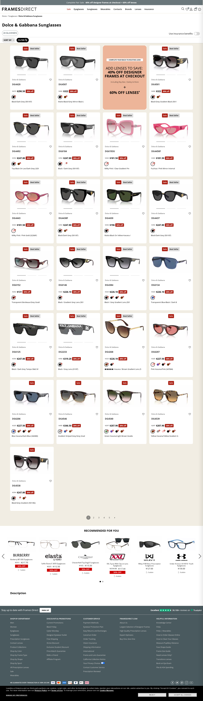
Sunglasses (92, 9)
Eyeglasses (79, 9)
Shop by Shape (16, 659)
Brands (128, 9)
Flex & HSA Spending (164, 667)
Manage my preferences (16, 695)
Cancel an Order (89, 635)
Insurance (149, 9)
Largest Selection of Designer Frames (135, 627)
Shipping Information (92, 647)
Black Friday (51, 627)
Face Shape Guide (163, 647)
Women (13, 627)
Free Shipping (52, 639)
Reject (152, 695)
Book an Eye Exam (163, 663)
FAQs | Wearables (163, 631)
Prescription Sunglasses (20, 639)
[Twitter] (177, 682)
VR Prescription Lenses (19, 667)
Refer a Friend (52, 655)
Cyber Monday (53, 631)
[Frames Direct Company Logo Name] (19, 9)
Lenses (138, 9)
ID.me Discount (53, 643)
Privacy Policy (41, 690)
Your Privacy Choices (91, 663)
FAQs (158, 627)
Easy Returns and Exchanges (95, 631)
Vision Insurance (90, 643)
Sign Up (45, 610)
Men (12, 623)
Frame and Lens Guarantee (94, 655)
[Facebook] (172, 682)
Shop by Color (16, 651)
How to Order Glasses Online (168, 635)
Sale (69, 9)
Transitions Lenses (164, 659)
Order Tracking (89, 639)
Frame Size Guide (163, 651)
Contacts (118, 9)
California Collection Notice (94, 659)
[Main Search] (182, 8)
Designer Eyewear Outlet (57, 635)
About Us (123, 623)
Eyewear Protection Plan (93, 627)
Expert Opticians (126, 635)
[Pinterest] (182, 682)
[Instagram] (186, 682)
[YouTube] (191, 682)
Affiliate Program (53, 659)
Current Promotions (55, 623)
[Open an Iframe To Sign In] (191, 9)
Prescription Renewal (92, 671)
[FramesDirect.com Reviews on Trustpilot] (160, 610)
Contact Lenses (16, 643)
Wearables (105, 9)
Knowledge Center (163, 623)
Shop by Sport (16, 663)
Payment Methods (91, 623)
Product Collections (18, 647)
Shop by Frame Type (18, 655)
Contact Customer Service (94, 667)
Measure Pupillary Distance (167, 643)
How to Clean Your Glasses (167, 639)
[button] (200, 556)
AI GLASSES (10, 33)
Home (4, 16)
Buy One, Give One (127, 639)
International (88, 651)
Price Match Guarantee (56, 651)
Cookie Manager (107, 690)
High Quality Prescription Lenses (133, 631)
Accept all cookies (182, 695)
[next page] (114, 518)
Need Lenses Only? (164, 655)
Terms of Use (57, 690)
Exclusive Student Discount (58, 647)
